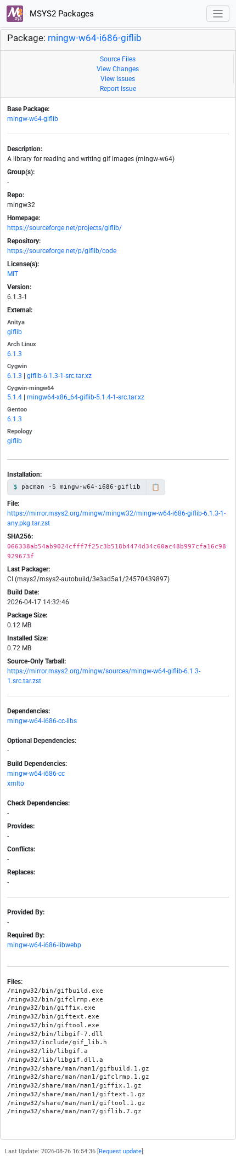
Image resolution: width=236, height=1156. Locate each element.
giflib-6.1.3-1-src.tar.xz (59, 376)
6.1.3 (14, 354)
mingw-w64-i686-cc (36, 773)
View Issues (117, 79)
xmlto (15, 783)
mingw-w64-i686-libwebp (44, 945)
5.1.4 (14, 397)
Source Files (118, 59)
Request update (120, 1151)
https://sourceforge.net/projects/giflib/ (64, 228)
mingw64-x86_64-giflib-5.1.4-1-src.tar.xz (85, 397)
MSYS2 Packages (60, 14)
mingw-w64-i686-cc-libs (42, 721)
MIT (12, 274)
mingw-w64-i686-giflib (95, 38)
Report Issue (118, 89)
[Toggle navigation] (218, 13)
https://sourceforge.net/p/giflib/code (61, 251)
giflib (14, 332)
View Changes (118, 69)
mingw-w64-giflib (32, 119)
